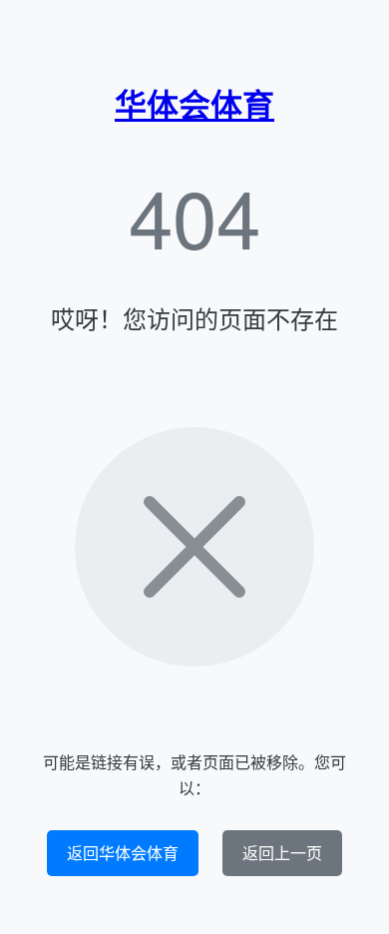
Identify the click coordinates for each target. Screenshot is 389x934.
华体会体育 (194, 104)
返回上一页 (282, 852)
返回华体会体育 (123, 852)
